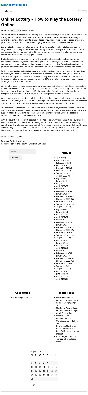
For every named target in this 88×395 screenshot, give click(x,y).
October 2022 (62, 263)
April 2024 (60, 217)
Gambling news (16, 136)
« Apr (32, 385)
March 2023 (61, 250)
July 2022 (60, 271)
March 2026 (61, 160)
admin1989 (29, 30)
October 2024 (62, 201)
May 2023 (60, 245)
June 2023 (60, 243)
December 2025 (63, 168)
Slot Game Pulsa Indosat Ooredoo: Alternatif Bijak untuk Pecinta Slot (67, 310)
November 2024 (63, 199)
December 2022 (63, 258)
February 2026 (62, 163)
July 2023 (60, 240)
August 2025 (61, 176)
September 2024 (63, 204)
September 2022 (63, 266)
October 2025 (62, 170)
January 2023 (61, 256)
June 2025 (60, 181)
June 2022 (60, 274)
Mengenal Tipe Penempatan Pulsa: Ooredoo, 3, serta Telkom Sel (67, 319)
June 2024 (60, 212)
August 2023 (61, 237)
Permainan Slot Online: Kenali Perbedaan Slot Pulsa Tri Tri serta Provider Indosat (67, 330)
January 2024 (61, 225)
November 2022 (63, 261)
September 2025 (63, 173)
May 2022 (60, 276)
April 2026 (60, 157)
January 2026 (61, 165)
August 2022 (61, 268)
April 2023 (60, 248)
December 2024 (63, 196)
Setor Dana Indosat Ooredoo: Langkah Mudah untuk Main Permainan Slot (67, 301)
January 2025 (61, 194)
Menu (8, 11)
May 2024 (60, 214)
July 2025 (60, 178)
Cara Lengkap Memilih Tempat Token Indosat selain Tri (66, 339)
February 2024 (62, 222)
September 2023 (63, 235)
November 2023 (63, 230)
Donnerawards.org (14, 5)
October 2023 (62, 232)
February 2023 (62, 253)
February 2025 (62, 191)
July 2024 (60, 209)
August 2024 (61, 206)
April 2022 (60, 279)
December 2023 (63, 227)
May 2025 (60, 183)
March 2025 (61, 188)
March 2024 (61, 219)
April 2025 (60, 186)
